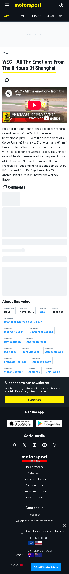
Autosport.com (35, 485)
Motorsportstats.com (34, 491)
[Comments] (8, 80)
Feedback (34, 514)
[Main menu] (7, 5)
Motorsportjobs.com (35, 479)
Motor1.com (34, 472)
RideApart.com (34, 497)
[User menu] (61, 5)
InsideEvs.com (34, 466)
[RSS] (54, 445)
